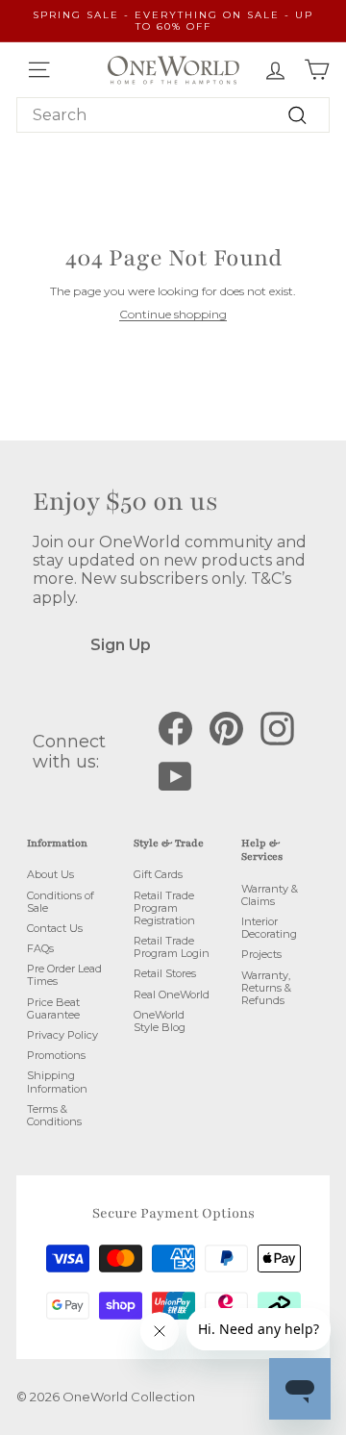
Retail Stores (165, 973)
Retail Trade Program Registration (164, 908)
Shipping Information (57, 1082)
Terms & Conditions (54, 1115)
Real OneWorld (172, 994)
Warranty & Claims (269, 895)
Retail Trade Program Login (172, 947)
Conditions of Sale (60, 902)
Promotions (56, 1055)
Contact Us (55, 928)
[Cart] (316, 69)
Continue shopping (173, 314)
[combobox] (173, 115)
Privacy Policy (62, 1035)
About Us (50, 874)
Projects (261, 954)
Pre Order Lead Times (64, 975)
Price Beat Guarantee (53, 1008)
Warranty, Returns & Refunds (266, 988)
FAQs (40, 948)
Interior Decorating (269, 928)
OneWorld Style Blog (159, 1021)
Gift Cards (158, 874)
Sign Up (120, 645)
